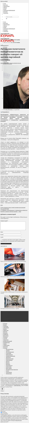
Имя (2, 232)
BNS (2, 205)
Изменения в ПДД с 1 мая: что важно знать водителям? (12, 276)
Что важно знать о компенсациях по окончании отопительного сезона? (14, 292)
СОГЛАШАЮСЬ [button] (9, 385)
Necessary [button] (3, 411)
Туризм (8, 350)
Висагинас (5, 335)
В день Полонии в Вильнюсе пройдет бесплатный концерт (13, 261)
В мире (5, 325)
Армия (5, 343)
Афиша (5, 7)
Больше (5, 348)
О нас (4, 3)
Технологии (9, 372)
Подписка (5, 13)
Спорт (7, 371)
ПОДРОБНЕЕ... (17, 385)
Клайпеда (5, 334)
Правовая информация (9, 10)
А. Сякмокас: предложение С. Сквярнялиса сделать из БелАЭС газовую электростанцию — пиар (14, 211)
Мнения (5, 331)
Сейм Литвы (6, 345)
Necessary (4, 412)
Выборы (3, 45)
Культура (5, 346)
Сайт (2, 237)
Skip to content (4, 1)
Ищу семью (9, 368)
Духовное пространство (12, 369)
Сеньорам (8, 353)
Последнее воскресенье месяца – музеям (10, 308)
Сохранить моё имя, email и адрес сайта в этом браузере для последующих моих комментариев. (13, 240)
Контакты (5, 5)
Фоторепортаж (9, 349)
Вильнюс (5, 333)
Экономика (6, 327)
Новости (6, 45)
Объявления (6, 6)
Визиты (8, 362)
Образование (9, 354)
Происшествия (9, 358)
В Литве (5, 47)
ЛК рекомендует (10, 352)
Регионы (5, 337)
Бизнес (5, 329)
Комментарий (4, 220)
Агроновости (9, 365)
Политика (5, 326)
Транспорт (5, 339)
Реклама (5, 11)
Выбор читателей (7, 341)
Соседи (5, 61)
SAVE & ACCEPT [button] (4, 421)
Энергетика (9, 373)
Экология (8, 357)
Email (2, 234)
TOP (1, 45)
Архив (4, 9)
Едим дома (8, 366)
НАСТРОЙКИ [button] (24, 385)
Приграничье (9, 360)
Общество (5, 330)
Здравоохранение (10, 356)
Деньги (7, 361)
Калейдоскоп (6, 342)
